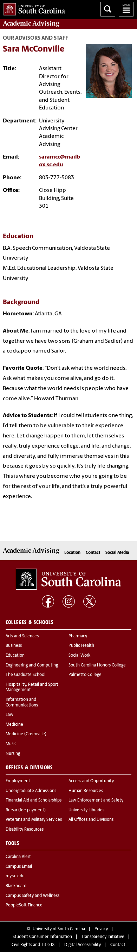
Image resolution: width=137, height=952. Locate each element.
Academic (31, 23)
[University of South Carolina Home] (32, 8)
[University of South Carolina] (68, 579)
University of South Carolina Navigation (126, 9)
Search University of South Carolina (107, 9)
